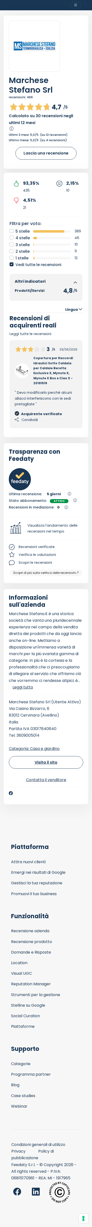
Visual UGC (21, 973)
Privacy (18, 1151)
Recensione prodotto (31, 942)
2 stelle (22, 251)
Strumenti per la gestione (35, 995)
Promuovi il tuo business (34, 894)
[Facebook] (11, 793)
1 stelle (21, 258)
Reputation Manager (31, 984)
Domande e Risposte (31, 952)
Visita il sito (46, 762)
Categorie (20, 1064)
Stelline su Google (28, 1005)
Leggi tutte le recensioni (30, 333)
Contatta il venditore (46, 780)
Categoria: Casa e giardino (34, 748)
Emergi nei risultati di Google (38, 872)
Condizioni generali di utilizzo (38, 1144)
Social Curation (25, 1016)
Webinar (19, 1106)
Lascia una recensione (46, 153)
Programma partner (31, 1074)
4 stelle (22, 238)
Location (19, 963)
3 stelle (22, 245)
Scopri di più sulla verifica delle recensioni (44, 573)
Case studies (23, 1096)
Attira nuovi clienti (28, 862)
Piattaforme (23, 1026)
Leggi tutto (23, 687)
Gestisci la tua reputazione (36, 883)
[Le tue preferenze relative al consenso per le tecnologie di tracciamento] (83, 1218)
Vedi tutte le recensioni (38, 265)
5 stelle (22, 231)
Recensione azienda (30, 931)
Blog (15, 1085)
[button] (46, 528)
